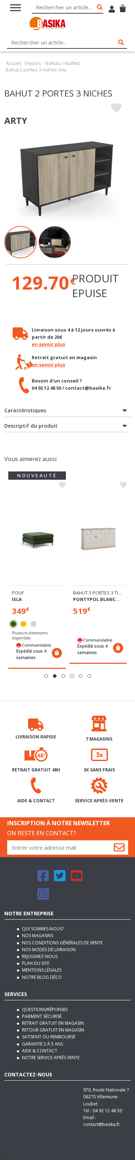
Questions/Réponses (44, 1009)
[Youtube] (76, 879)
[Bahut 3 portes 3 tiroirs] (98, 538)
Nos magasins (37, 936)
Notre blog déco (41, 977)
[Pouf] (37, 538)
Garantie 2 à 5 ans (42, 1044)
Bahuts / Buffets (63, 63)
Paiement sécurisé (41, 1016)
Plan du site (35, 963)
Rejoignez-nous (39, 956)
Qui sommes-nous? (42, 929)
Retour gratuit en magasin (52, 1030)
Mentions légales (41, 970)
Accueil (13, 63)
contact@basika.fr (101, 1124)
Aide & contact (39, 1051)
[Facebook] (43, 879)
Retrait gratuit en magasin (52, 1023)
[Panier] (122, 5)
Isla (17, 599)
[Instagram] (43, 897)
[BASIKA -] (48, 24)
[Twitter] (60, 879)
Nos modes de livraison (48, 950)
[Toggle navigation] (15, 8)
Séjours (32, 63)
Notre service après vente (50, 1058)
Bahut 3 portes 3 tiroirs (102, 593)
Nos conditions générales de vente (62, 943)
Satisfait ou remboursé (48, 1037)
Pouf (18, 593)
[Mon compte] (112, 10)
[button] (46, 676)
